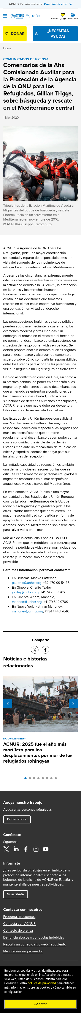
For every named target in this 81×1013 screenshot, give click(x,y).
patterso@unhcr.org (26, 582)
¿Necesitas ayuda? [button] (58, 33)
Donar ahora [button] (17, 819)
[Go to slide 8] (57, 779)
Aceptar (40, 1004)
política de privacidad (42, 983)
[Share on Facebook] (45, 650)
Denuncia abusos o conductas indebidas (33, 937)
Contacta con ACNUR (19, 923)
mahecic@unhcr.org (27, 601)
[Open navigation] (5, 16)
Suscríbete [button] (15, 894)
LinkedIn (16, 849)
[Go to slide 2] (31, 779)
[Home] (25, 16)
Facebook (26, 849)
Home (7, 48)
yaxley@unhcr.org (25, 592)
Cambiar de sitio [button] (55, 4)
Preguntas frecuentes (19, 916)
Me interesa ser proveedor (23, 951)
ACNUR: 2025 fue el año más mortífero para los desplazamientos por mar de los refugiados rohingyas (37, 753)
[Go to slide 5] (44, 779)
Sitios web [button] (73, 18)
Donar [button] (63, 18)
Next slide (73, 703)
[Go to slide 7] (52, 779)
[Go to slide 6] (48, 779)
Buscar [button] (54, 18)
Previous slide (7, 703)
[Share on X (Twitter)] (34, 650)
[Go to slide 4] (39, 779)
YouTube (46, 849)
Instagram (36, 849)
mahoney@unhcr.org (27, 611)
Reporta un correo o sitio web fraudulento (34, 944)
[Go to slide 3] (35, 779)
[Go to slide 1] (26, 779)
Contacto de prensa (18, 930)
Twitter (6, 849)
